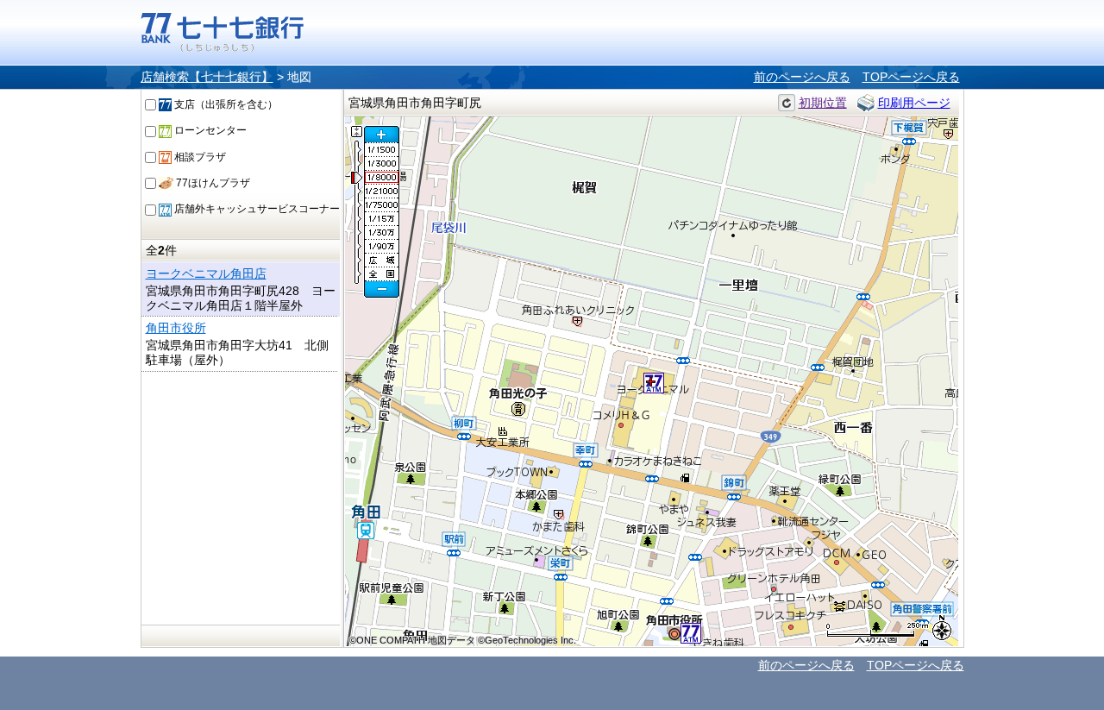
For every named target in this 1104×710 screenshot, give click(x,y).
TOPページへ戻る (911, 77)
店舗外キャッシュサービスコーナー (256, 209)
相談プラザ (199, 157)
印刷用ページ (914, 103)
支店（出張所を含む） (225, 104)
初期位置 (823, 103)
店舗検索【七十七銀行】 (207, 77)
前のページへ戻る (802, 77)
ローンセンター (209, 130)
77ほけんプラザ (211, 183)
